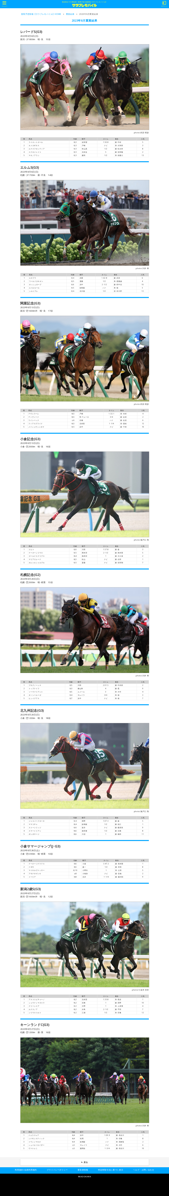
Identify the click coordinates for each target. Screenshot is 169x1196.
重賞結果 (70, 14)
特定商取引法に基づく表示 (110, 1169)
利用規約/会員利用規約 (26, 1169)
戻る (86, 1162)
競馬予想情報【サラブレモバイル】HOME (41, 14)
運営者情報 (83, 1169)
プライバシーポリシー (57, 1169)
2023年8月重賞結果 (88, 14)
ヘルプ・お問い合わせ (143, 1169)
